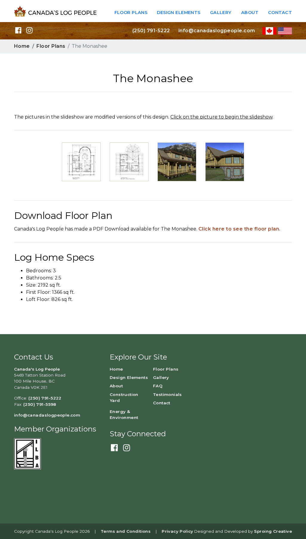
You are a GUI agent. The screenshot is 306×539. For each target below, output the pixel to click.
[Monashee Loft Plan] (129, 161)
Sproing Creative (273, 531)
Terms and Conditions (126, 531)
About (249, 12)
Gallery (221, 12)
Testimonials (167, 394)
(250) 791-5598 (39, 404)
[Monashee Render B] (224, 161)
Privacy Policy (177, 531)
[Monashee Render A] (176, 161)
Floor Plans (131, 12)
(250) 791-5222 (151, 30)
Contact (280, 12)
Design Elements (178, 12)
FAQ (158, 385)
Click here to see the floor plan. (239, 229)
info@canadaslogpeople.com (216, 30)
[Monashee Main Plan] (81, 161)
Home (22, 46)
